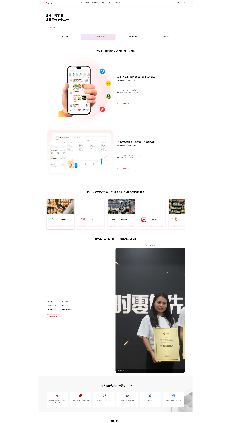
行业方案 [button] (95, 2)
